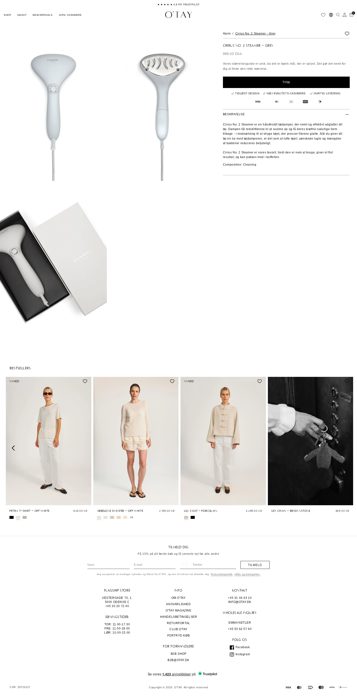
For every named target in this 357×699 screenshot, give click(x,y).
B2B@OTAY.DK (178, 660)
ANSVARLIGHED (178, 604)
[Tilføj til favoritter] (347, 33)
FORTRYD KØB (178, 635)
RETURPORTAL (178, 623)
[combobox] (184, 565)
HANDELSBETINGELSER (178, 617)
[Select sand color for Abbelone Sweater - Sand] (119, 517)
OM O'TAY (178, 598)
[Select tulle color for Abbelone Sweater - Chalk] (112, 517)
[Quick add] (11, 500)
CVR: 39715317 (20, 687)
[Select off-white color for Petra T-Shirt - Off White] (18, 517)
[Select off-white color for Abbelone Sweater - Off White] (99, 517)
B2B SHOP (179, 653)
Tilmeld (255, 565)
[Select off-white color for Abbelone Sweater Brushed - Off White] (105, 517)
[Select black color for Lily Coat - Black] (193, 517)
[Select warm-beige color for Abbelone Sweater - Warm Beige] (125, 517)
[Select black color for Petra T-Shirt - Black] (11, 517)
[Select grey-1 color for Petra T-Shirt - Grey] (25, 517)
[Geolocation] (331, 15)
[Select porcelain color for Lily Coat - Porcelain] (186, 517)
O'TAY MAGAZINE (178, 610)
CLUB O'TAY (178, 629)
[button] (7, 14)
